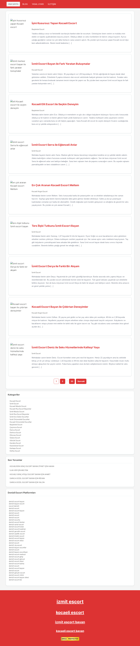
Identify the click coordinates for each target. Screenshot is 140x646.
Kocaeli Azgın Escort (39, 191)
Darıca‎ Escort (15, 430)
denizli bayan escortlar (17, 547)
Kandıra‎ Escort (15, 443)
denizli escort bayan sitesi (19, 577)
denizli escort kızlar (16, 527)
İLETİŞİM (52, 4)
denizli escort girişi (16, 557)
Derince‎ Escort (15, 432)
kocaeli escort (70, 612)
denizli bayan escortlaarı (18, 552)
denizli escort (14, 508)
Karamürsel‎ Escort (17, 446)
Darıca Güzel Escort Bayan (22, 478)
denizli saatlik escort (17, 534)
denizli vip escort (15, 545)
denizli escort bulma (16, 564)
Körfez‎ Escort (15, 451)
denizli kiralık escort (16, 536)
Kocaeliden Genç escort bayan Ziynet (27, 466)
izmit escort (70, 601)
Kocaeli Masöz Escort (18, 406)
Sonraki (81, 381)
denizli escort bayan (16, 501)
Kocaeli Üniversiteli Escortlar (21, 422)
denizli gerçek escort (17, 573)
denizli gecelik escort (17, 531)
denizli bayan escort (16, 504)
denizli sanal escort (16, 524)
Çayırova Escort (16, 427)
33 (72, 381)
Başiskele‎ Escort (38, 29)
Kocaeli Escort (37, 70)
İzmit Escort (36, 151)
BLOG (25, 4)
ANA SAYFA (13, 4)
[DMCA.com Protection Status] (70, 640)
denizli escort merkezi (17, 554)
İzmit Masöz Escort (17, 412)
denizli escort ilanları (17, 522)
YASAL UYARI (38, 4)
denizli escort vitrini (16, 575)
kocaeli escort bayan (70, 631)
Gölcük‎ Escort (15, 440)
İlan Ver (13, 470)
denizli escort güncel (17, 559)
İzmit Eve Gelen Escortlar (19, 417)
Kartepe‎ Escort (15, 448)
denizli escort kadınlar (17, 529)
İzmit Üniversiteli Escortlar (20, 419)
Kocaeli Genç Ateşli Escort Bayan (25, 474)
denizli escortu (14, 520)
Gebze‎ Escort (15, 438)
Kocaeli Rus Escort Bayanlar (20, 409)
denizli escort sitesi (16, 540)
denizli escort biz (15, 580)
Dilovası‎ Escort (15, 435)
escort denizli (14, 506)
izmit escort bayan (70, 622)
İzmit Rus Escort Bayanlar (19, 414)
